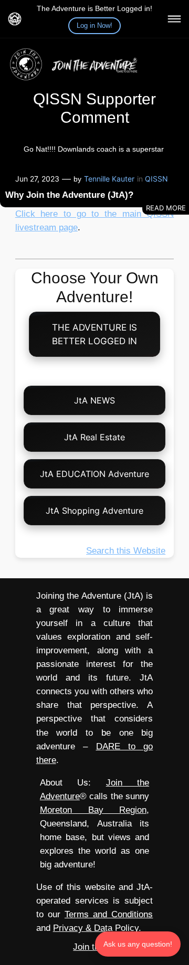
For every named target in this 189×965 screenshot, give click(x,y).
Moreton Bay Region (93, 810)
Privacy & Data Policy (96, 928)
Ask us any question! (137, 944)
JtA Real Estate (94, 437)
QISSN (156, 178)
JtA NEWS (94, 400)
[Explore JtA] (174, 19)
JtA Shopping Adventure (94, 510)
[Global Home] (15, 19)
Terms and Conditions (109, 914)
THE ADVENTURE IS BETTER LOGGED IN (94, 334)
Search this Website (125, 551)
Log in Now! (94, 25)
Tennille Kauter (109, 178)
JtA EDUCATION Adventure (94, 474)
